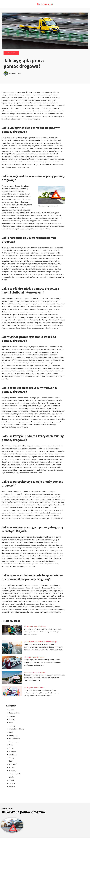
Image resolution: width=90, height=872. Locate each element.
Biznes (11, 710)
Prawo (11, 748)
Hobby (11, 723)
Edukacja (12, 719)
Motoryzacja (11, 53)
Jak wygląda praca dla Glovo (35, 626)
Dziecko (12, 716)
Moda (11, 732)
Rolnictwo (12, 755)
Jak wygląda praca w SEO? (34, 688)
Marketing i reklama (16, 729)
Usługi (11, 780)
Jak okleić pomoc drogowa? (34, 657)
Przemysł (12, 751)
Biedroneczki (45, 4)
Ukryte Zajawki (15, 774)
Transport (12, 767)
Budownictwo (14, 713)
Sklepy (11, 758)
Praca (11, 745)
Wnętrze (12, 783)
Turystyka (12, 771)
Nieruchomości (14, 739)
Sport (11, 761)
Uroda (11, 777)
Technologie (13, 764)
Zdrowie (12, 787)
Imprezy (12, 726)
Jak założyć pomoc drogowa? (35, 672)
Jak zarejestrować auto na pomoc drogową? (40, 642)
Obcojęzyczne (14, 742)
